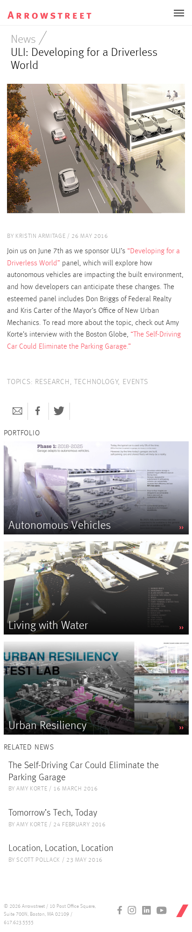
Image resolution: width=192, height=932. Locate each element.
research (52, 382)
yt (162, 910)
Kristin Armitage (40, 236)
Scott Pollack (38, 860)
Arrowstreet (55, 9)
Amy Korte (31, 789)
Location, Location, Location (60, 848)
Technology (96, 382)
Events (135, 382)
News (23, 40)
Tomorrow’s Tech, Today (52, 813)
